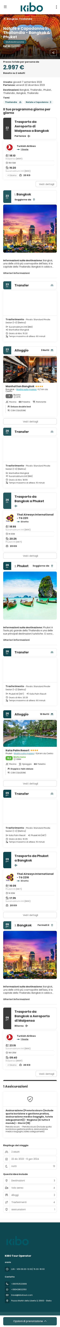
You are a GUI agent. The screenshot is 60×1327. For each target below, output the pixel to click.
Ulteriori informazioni (16, 273)
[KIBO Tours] (17, 1240)
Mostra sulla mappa (26, 389)
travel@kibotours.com (22, 1295)
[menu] (56, 7)
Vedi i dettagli (46, 184)
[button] (9, 228)
